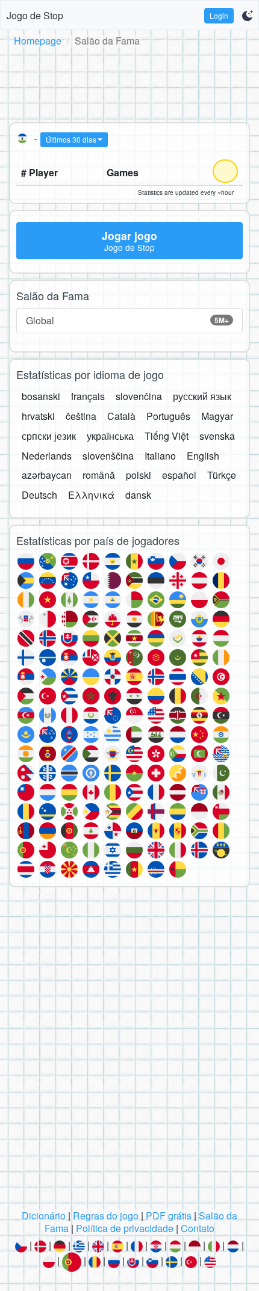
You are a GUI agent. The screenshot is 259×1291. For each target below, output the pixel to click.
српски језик (49, 436)
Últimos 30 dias (71, 139)
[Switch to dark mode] (247, 16)
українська (110, 436)
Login (219, 15)
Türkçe (221, 475)
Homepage (37, 41)
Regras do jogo (106, 1215)
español (179, 475)
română (99, 475)
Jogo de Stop (35, 15)
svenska (217, 436)
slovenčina (139, 396)
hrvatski (38, 416)
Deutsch (39, 495)
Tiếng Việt (167, 436)
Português (168, 416)
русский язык (202, 396)
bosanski (41, 396)
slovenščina (108, 456)
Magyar (217, 416)
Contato (197, 1228)
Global (127, 320)
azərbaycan (47, 475)
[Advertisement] (129, 82)
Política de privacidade (124, 1228)
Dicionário (44, 1215)
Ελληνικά (91, 495)
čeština (81, 416)
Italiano (160, 456)
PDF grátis (169, 1215)
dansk (138, 495)
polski (138, 475)
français (88, 396)
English (203, 456)
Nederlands (47, 456)
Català (121, 416)
